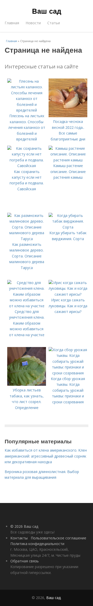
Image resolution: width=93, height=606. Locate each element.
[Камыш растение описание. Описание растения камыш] (68, 160)
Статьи (53, 22)
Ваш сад (46, 11)
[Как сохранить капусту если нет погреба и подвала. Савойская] (26, 165)
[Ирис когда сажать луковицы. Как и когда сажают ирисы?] (68, 294)
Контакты (19, 538)
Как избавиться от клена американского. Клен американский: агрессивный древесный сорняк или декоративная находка (46, 456)
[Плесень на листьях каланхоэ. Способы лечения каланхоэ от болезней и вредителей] (26, 110)
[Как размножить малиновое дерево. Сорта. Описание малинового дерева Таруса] (26, 238)
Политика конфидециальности (37, 543)
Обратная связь (24, 560)
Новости (33, 22)
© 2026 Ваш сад (24, 526)
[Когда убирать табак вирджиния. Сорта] (68, 227)
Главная (12, 22)
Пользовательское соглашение (58, 538)
